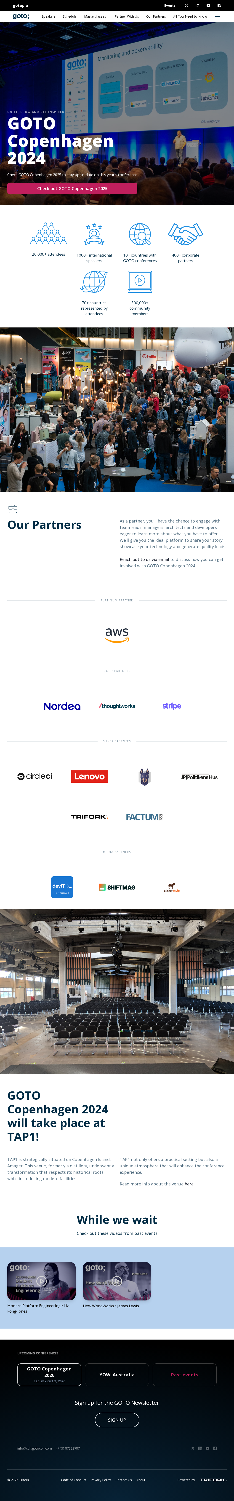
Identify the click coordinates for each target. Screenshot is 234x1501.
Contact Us (123, 1480)
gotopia (20, 5)
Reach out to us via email (144, 559)
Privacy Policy (101, 1480)
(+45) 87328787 (68, 1448)
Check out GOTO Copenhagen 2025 (72, 188)
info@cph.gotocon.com (34, 1448)
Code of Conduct (73, 1480)
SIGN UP (117, 1420)
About (140, 1480)
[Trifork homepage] (213, 1480)
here (189, 1184)
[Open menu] (217, 16)
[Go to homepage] (21, 16)
